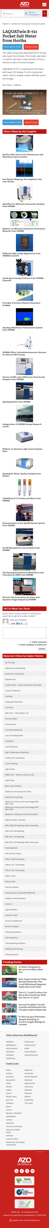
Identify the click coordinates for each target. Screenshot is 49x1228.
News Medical (30, 1051)
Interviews (28, 1073)
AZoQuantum (30, 1045)
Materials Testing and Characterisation (28, 24)
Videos (9, 1090)
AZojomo (28, 1090)
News (8, 1070)
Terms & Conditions (14, 1126)
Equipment (10, 1080)
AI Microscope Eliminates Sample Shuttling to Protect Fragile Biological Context (32, 1020)
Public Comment (39, 642)
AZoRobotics (11, 1045)
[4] (9, 1008)
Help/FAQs (28, 1100)
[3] (9, 996)
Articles (9, 1073)
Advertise (10, 1123)
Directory (10, 1076)
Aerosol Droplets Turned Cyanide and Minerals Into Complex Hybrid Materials (32, 1007)
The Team (28, 1103)
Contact (9, 1120)
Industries (28, 1086)
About (8, 1106)
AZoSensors (29, 1042)
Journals (9, 1100)
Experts (27, 1096)
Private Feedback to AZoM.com (32, 645)
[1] (9, 970)
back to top (40, 1152)
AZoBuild (10, 1055)
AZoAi (26, 1048)
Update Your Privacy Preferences (26, 1220)
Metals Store (11, 1096)
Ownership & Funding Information (15, 1143)
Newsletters (11, 1116)
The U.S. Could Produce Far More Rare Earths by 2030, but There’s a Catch (33, 995)
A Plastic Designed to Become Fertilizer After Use (31, 969)
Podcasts (28, 1093)
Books (8, 1083)
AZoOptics (10, 1051)
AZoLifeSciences (31, 1055)
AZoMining (10, 1058)
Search (9, 1110)
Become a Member (14, 1113)
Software (9, 1103)
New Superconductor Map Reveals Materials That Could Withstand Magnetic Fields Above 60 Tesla (32, 983)
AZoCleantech (12, 1048)
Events (9, 1093)
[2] (9, 982)
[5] (9, 1020)
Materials (28, 1080)
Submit (42, 648)
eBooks (9, 1086)
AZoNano (10, 1042)
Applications (29, 1083)
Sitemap (9, 1135)
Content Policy (12, 1139)
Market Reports (30, 1076)
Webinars (28, 1070)
